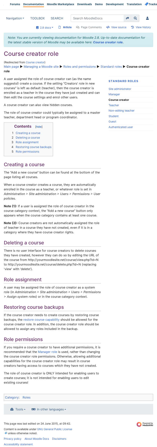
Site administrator (120, 88)
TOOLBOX (37, 18)
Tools (19, 409)
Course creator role (108, 42)
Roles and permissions (79, 66)
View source (118, 27)
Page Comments (91, 27)
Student (114, 116)
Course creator (35, 62)
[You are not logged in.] (148, 18)
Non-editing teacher (121, 110)
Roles (26, 397)
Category (12, 397)
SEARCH (57, 18)
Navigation (14, 18)
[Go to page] (128, 18)
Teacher (114, 105)
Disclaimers (59, 438)
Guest (112, 121)
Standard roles (111, 66)
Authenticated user (121, 127)
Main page (11, 66)
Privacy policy (12, 438)
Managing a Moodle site (41, 66)
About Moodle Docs (37, 438)
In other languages (50, 409)
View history (143, 27)
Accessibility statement (18, 444)
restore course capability (41, 319)
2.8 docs (44, 27)
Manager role (47, 352)
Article (67, 27)
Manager (114, 94)
